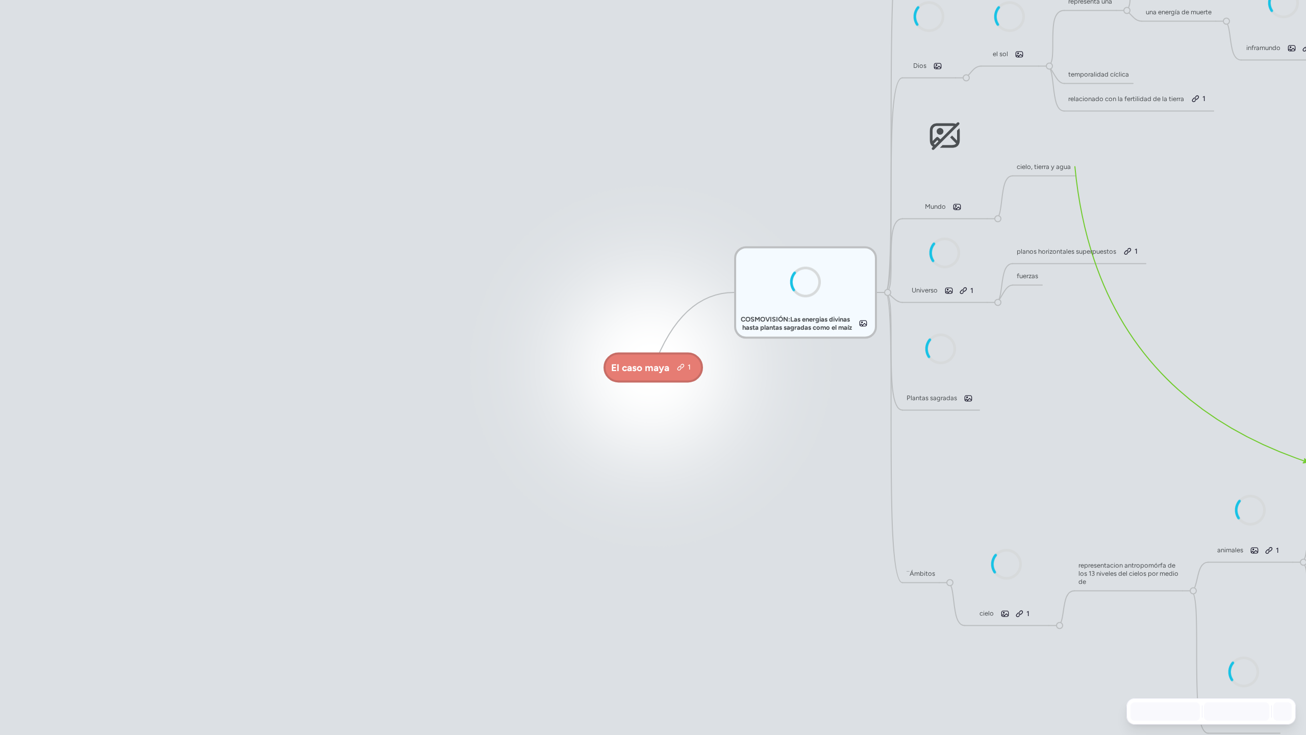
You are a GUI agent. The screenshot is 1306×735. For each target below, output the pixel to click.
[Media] (863, 323)
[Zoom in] (1257, 711)
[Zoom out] (1212, 711)
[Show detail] (1281, 711)
